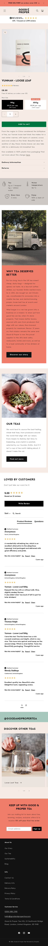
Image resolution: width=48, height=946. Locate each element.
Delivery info (10, 883)
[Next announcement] (43, 3)
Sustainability (10, 859)
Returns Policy (10, 888)
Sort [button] (7, 513)
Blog (6, 864)
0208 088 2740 (11, 912)
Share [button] (33, 556)
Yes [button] (23, 556)
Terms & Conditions (12, 899)
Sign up (37, 829)
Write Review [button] (24, 504)
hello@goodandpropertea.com (18, 916)
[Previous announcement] (4, 3)
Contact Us (9, 878)
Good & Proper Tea (20, 941)
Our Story (8, 848)
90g (12, 105)
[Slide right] (29, 76)
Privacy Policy (10, 893)
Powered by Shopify (33, 941)
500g (35, 104)
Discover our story (19, 355)
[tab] (24, 522)
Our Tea (8, 854)
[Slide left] (18, 76)
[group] (24, 493)
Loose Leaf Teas (12, 783)
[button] (4, 10)
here (28, 155)
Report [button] (27, 556)
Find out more (17, 459)
